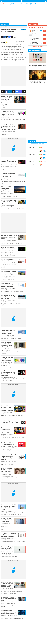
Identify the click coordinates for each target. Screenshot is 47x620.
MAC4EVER (24, 1)
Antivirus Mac (20, 3)
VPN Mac (27, 3)
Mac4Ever (2, 26)
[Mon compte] (46, 1)
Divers (6, 26)
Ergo (3, 34)
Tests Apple (13, 3)
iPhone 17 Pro (32, 154)
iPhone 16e (31, 164)
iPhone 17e (31, 147)
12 (15, 37)
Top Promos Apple (5, 3)
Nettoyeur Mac (42, 3)
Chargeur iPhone (34, 3)
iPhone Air (31, 161)
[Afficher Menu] (1, 1)
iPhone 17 (31, 158)
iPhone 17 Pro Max (33, 151)
